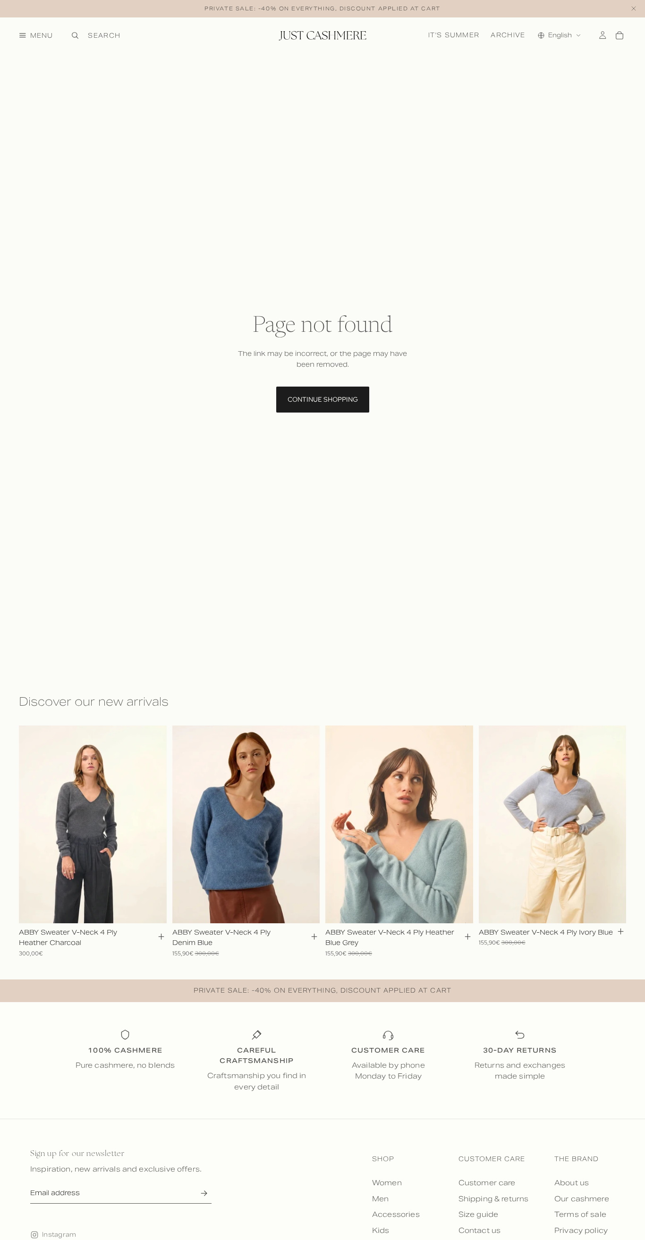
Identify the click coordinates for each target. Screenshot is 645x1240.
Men (380, 1198)
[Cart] (619, 35)
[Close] (633, 8)
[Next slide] (152, 824)
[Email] (204, 1193)
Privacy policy (581, 1230)
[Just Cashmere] (322, 35)
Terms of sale (580, 1214)
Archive (508, 35)
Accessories (396, 1214)
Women (387, 1182)
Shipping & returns (493, 1198)
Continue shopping (323, 399)
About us (571, 1182)
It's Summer (453, 35)
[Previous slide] (33, 824)
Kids (381, 1230)
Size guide (478, 1214)
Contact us (479, 1230)
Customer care (487, 1182)
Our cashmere (581, 1198)
